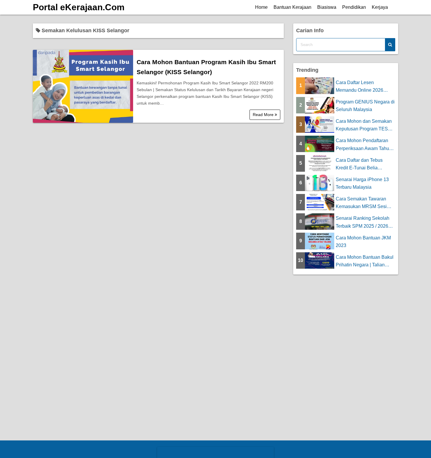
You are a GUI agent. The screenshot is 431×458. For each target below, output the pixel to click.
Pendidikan (354, 7)
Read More (264, 114)
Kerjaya (380, 7)
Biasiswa (326, 7)
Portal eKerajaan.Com (79, 7)
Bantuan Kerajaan (292, 7)
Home (261, 7)
